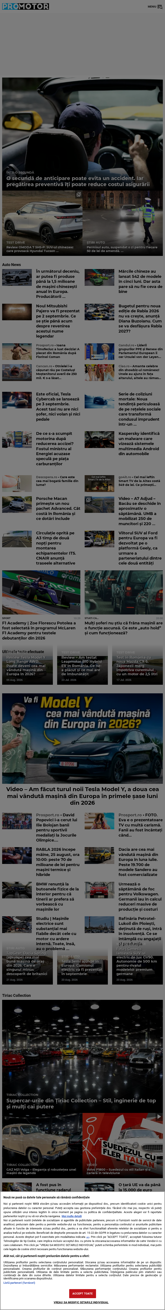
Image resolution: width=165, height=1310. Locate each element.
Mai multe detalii (72, 1216)
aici (87, 1237)
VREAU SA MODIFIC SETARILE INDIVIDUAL (81, 1302)
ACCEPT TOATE (82, 1293)
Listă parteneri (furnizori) (19, 1282)
